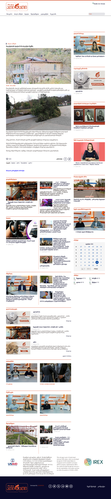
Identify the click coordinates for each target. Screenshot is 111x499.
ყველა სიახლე (67, 356)
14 (89, 259)
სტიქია (13, 163)
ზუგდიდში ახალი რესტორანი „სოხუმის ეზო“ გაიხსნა (48, 327)
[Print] (7, 158)
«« (76, 244)
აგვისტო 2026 (89, 244)
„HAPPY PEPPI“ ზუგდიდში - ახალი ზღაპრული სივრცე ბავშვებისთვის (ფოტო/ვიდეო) (62, 201)
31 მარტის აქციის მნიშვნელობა (84, 232)
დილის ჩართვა (10, 415)
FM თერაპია (9, 384)
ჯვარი (30, 163)
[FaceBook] (68, 51)
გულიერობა (36, 312)
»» (102, 244)
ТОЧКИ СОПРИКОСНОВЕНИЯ (47, 384)
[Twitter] (69, 159)
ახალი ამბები (11, 43)
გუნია (34, 342)
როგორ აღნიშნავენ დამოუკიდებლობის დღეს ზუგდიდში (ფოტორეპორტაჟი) (62, 428)
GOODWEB (41, 485)
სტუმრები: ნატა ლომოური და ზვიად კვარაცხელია (90, 56)
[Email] (10, 158)
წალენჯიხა (24, 163)
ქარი (18, 163)
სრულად (68, 321)
